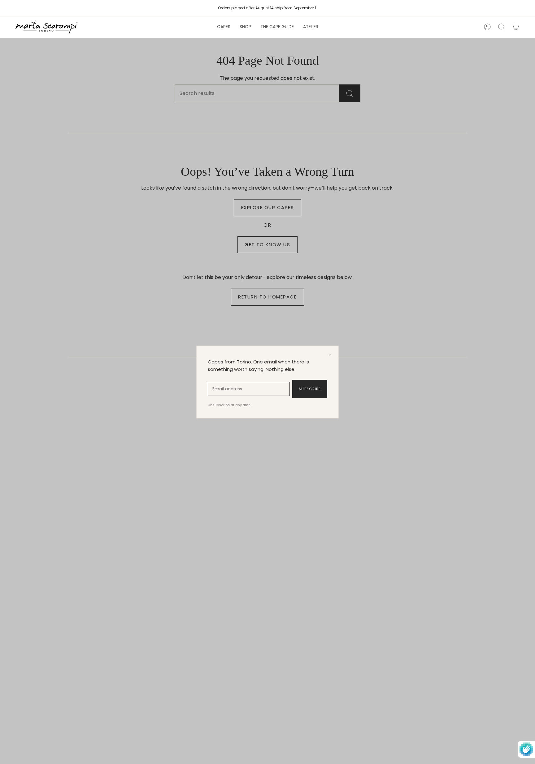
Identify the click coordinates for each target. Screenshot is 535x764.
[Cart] (516, 27)
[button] (223, 27)
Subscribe (310, 388)
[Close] (330, 354)
